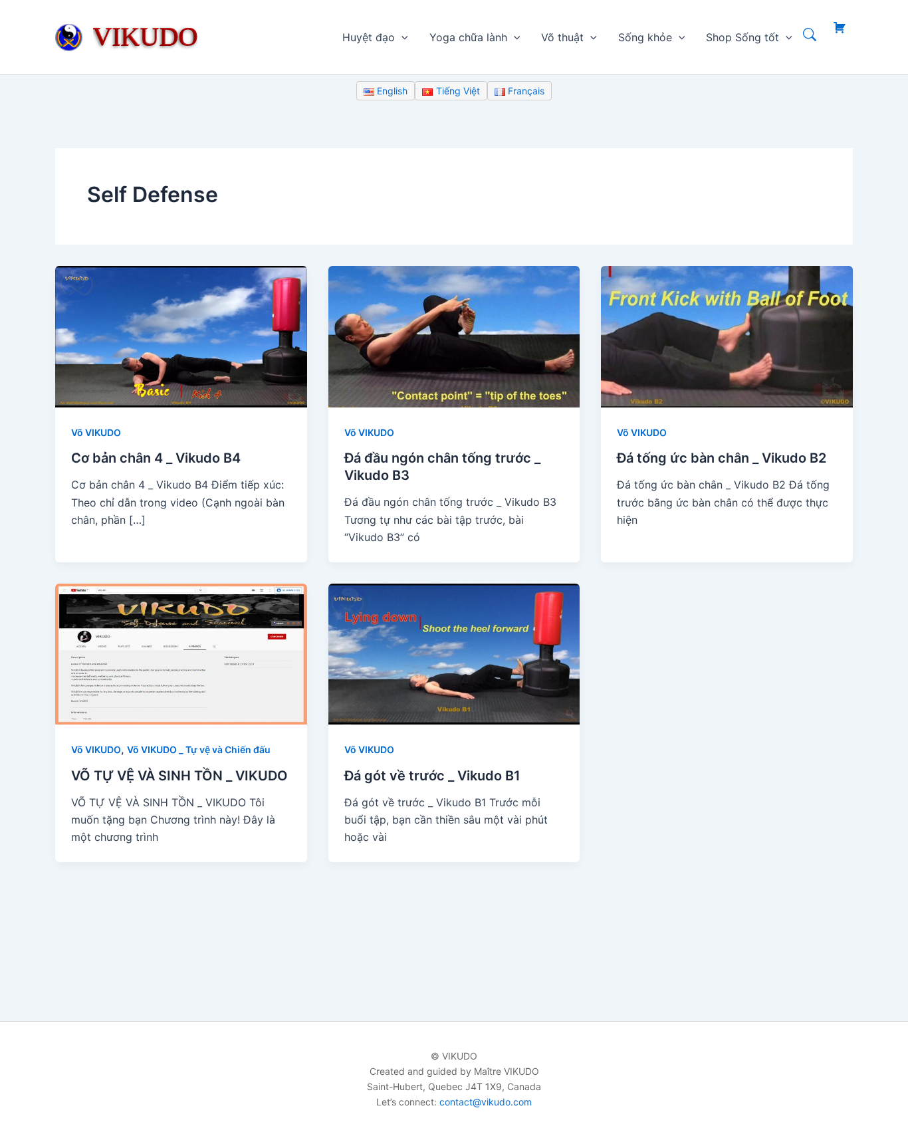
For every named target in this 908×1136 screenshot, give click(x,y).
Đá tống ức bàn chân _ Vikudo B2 (721, 458)
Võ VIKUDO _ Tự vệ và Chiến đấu (199, 749)
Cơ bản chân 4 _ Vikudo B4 (156, 458)
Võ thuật (562, 37)
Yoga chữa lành (468, 37)
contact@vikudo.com (485, 1101)
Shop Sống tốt (742, 37)
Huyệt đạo (368, 37)
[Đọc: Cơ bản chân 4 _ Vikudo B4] (181, 335)
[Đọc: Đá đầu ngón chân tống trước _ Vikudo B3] (454, 335)
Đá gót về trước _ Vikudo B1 (432, 776)
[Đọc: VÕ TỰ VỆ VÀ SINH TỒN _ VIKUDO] (181, 652)
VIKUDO (145, 36)
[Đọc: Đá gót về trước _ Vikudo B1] (454, 652)
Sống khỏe (645, 37)
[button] (401, 37)
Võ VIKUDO (96, 432)
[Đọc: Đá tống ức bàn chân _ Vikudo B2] (727, 335)
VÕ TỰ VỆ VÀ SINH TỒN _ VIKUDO (179, 776)
